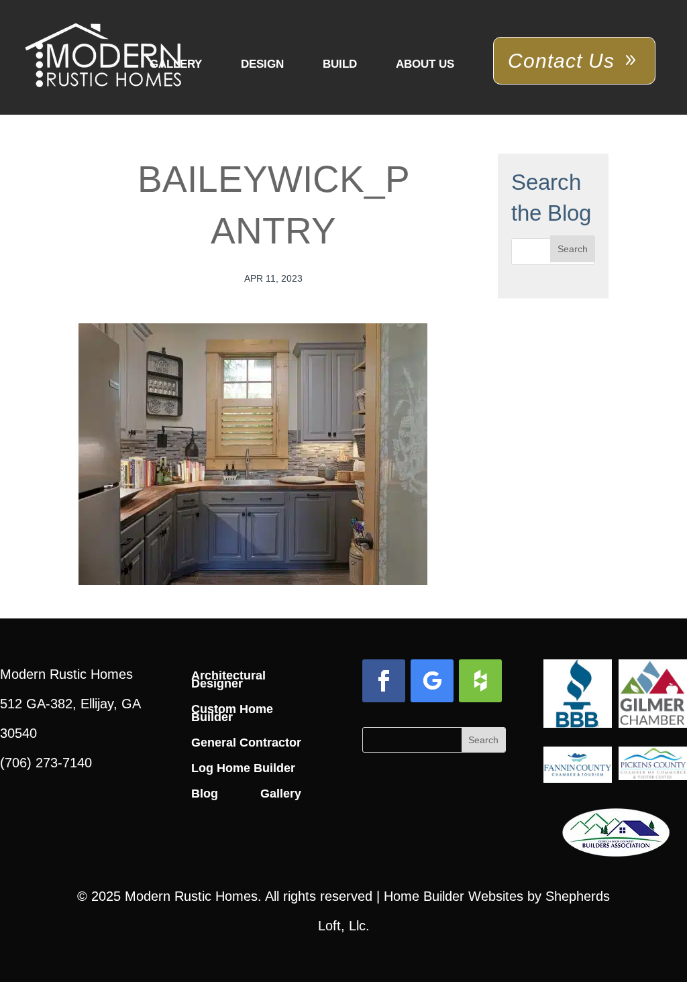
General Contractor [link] (246, 742)
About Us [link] (425, 64)
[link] (103, 56)
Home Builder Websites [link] (453, 896)
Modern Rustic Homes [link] (191, 896)
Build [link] (340, 64)
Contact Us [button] (561, 61)
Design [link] (262, 64)
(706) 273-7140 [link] (46, 762)
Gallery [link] (176, 64)
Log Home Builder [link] (243, 768)
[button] (572, 248)
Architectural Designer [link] (228, 679)
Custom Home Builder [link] (232, 713)
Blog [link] (204, 793)
